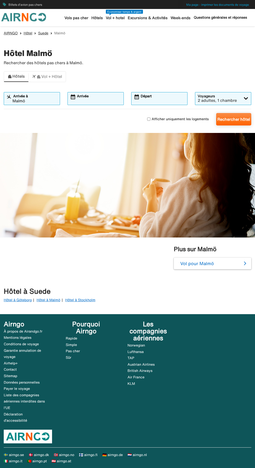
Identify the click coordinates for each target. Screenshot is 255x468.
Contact (10, 369)
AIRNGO (11, 33)
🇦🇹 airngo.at (61, 461)
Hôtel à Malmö (48, 300)
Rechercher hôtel (233, 119)
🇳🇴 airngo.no (64, 455)
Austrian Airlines (141, 364)
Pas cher (73, 351)
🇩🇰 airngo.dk (39, 455)
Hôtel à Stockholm (80, 300)
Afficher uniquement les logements (180, 119)
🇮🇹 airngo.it (13, 461)
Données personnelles (22, 382)
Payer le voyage (17, 388)
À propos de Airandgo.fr (23, 331)
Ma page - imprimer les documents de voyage (217, 4)
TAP (131, 358)
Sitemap (10, 376)
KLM (131, 383)
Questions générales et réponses (220, 17)
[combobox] (34, 101)
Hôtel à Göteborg (18, 300)
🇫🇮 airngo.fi (88, 455)
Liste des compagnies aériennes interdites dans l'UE (24, 401)
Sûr (68, 357)
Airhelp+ (11, 363)
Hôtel (28, 33)
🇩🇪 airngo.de (112, 455)
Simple (71, 345)
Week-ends (181, 18)
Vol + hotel (115, 18)
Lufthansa (136, 351)
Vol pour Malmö (197, 263)
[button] (16, 76)
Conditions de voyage (21, 344)
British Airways (140, 370)
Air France (136, 377)
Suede (43, 33)
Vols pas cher (76, 18)
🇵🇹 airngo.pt (37, 461)
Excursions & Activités (148, 18)
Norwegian (136, 345)
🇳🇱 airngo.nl (137, 455)
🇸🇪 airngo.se (14, 455)
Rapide (71, 338)
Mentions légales (17, 337)
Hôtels (97, 18)
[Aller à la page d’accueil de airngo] (23, 17)
